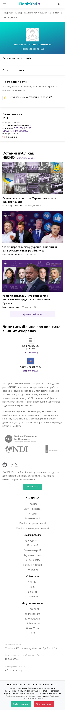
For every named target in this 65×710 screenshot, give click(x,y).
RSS (32, 586)
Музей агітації (32, 555)
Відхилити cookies (44, 704)
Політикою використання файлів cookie (23, 696)
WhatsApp (34, 618)
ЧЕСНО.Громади (32, 560)
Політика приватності (32, 523)
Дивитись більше (26, 157)
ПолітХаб (32, 545)
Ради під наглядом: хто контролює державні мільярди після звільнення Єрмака (26, 299)
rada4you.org (31, 352)
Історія (33, 513)
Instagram (34, 613)
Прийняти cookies (21, 704)
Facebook (33, 609)
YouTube (33, 628)
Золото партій (32, 550)
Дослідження (32, 540)
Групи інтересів (32, 564)
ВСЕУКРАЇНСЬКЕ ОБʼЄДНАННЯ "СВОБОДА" (16, 129)
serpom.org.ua (31, 370)
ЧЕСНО (13, 463)
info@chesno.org (13, 670)
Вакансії (32, 591)
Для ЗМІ (32, 582)
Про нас (32, 504)
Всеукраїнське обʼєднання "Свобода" (30, 97)
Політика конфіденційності (32, 528)
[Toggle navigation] (4, 4)
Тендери (32, 596)
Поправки (32, 569)
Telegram (34, 623)
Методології (32, 518)
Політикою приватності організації (40, 697)
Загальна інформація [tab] (16, 58)
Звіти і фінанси (32, 508)
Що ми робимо (33, 535)
